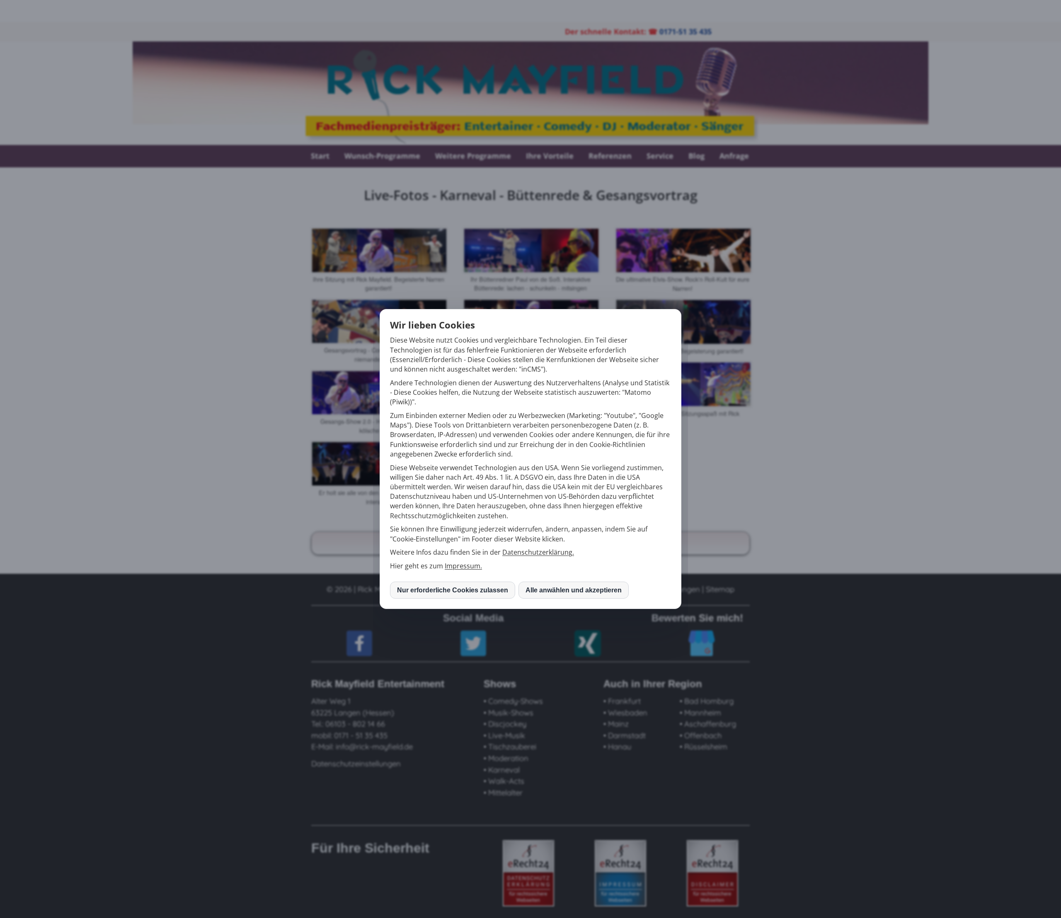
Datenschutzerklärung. (538, 552)
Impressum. (463, 565)
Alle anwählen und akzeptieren (574, 590)
